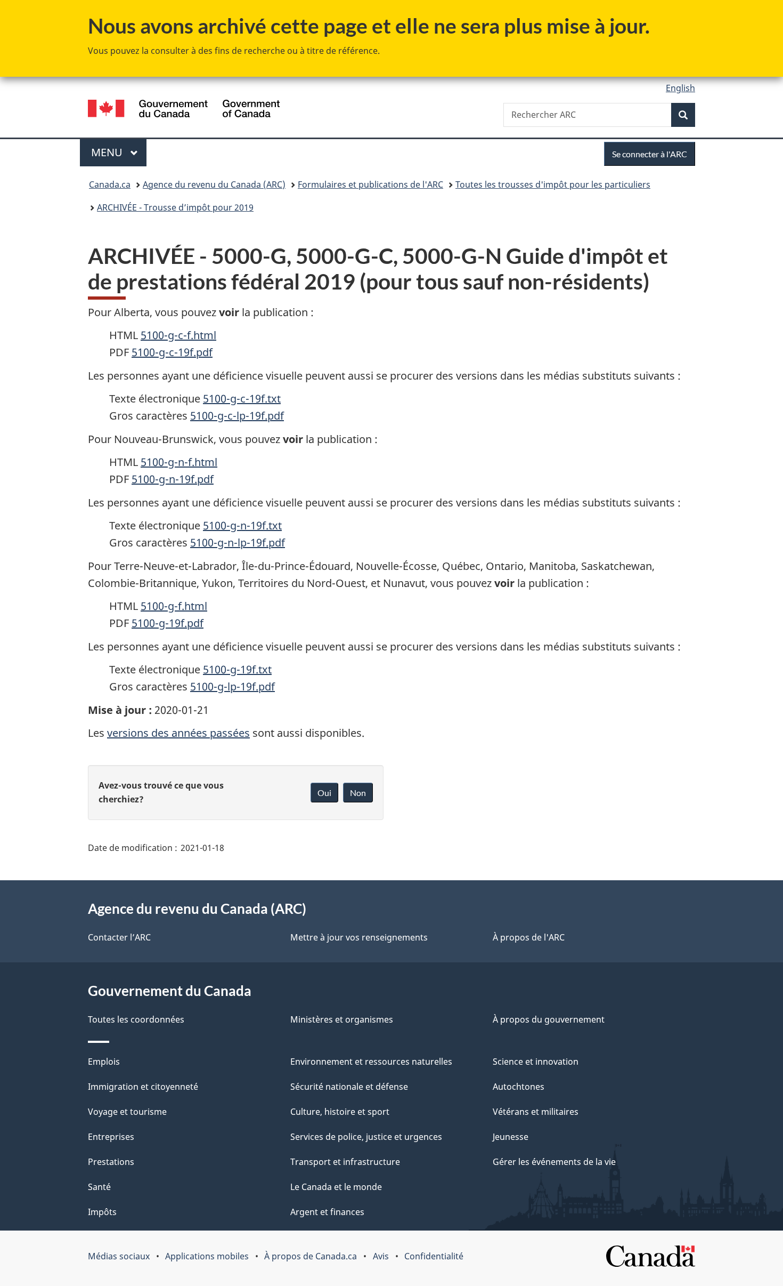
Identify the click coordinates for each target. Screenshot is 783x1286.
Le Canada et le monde (336, 1187)
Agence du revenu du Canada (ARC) (214, 184)
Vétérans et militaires (535, 1112)
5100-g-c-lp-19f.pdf (237, 415)
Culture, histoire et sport (339, 1112)
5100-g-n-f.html (179, 462)
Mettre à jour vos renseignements (359, 937)
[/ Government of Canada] (184, 110)
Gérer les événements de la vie (554, 1162)
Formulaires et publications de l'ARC (370, 184)
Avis (381, 1256)
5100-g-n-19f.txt (242, 525)
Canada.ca (109, 184)
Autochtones (518, 1086)
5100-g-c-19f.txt (242, 398)
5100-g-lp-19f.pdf (232, 686)
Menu (118, 152)
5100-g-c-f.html (178, 335)
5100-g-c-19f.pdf (172, 352)
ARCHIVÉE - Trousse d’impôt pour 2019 (175, 207)
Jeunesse (510, 1137)
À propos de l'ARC (529, 937)
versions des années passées (178, 733)
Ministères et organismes (341, 1019)
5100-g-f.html (174, 606)
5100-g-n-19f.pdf (173, 479)
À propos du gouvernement (549, 1019)
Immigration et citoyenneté (143, 1086)
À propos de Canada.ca (310, 1256)
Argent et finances (327, 1212)
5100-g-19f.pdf (167, 623)
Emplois (104, 1061)
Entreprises (111, 1137)
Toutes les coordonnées (136, 1019)
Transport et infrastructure (345, 1162)
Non (358, 792)
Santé (99, 1187)
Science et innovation (535, 1061)
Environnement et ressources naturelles (371, 1061)
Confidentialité (433, 1256)
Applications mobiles (207, 1256)
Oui (324, 792)
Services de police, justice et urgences (366, 1137)
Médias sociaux (119, 1256)
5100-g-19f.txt (237, 669)
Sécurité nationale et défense (349, 1086)
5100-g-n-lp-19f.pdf (237, 542)
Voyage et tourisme (127, 1112)
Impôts (102, 1212)
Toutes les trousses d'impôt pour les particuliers (552, 184)
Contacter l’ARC (119, 937)
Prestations (111, 1162)
